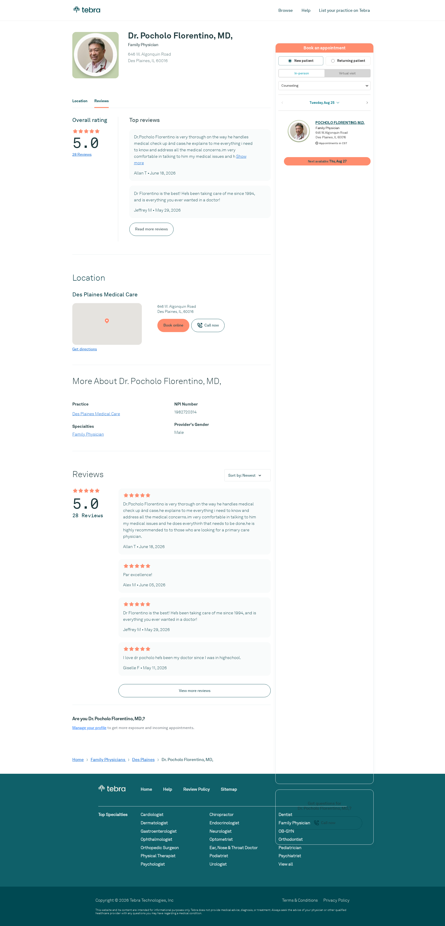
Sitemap (229, 789)
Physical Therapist (158, 855)
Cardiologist (152, 814)
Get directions (84, 349)
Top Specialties (112, 814)
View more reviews (194, 690)
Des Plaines (143, 759)
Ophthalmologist (156, 839)
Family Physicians (108, 759)
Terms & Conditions (300, 900)
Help (306, 10)
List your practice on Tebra (344, 10)
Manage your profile (89, 728)
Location (79, 101)
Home (78, 759)
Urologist (218, 864)
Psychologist (153, 864)
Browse (285, 10)
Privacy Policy (336, 900)
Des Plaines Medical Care (96, 413)
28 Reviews (82, 154)
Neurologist (221, 831)
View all (286, 864)
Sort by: (242, 475)
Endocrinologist (224, 822)
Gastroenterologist (159, 831)
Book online (173, 325)
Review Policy (196, 789)
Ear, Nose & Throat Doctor (234, 847)
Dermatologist (154, 822)
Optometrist (221, 839)
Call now (328, 823)
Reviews (101, 101)
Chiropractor (222, 814)
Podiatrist (219, 855)
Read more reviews (151, 229)
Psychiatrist (290, 855)
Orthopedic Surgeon (160, 847)
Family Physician (88, 434)
